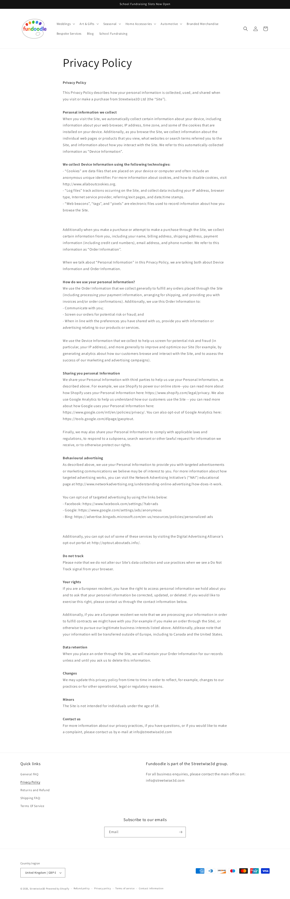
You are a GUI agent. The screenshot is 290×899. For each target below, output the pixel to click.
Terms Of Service (32, 806)
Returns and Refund (35, 790)
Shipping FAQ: (30, 798)
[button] (65, 24)
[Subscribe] (181, 832)
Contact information (151, 888)
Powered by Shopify (57, 888)
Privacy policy (102, 888)
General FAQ (29, 774)
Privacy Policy (30, 782)
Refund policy (82, 888)
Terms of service (124, 888)
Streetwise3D (37, 888)
